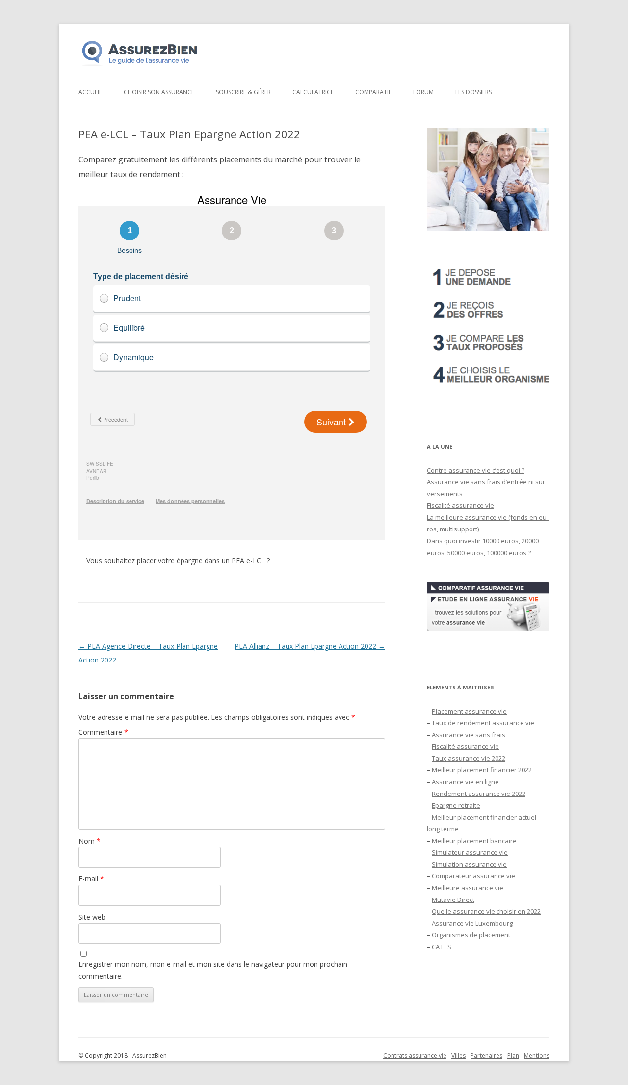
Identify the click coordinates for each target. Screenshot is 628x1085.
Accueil (90, 92)
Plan (513, 1055)
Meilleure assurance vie (467, 887)
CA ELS (441, 946)
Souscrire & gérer (243, 92)
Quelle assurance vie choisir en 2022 (486, 911)
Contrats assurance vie (414, 1055)
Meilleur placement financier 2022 (482, 770)
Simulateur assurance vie (470, 852)
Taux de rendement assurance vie (483, 722)
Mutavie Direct (453, 899)
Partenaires (486, 1055)
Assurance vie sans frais (468, 734)
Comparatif (373, 92)
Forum (423, 92)
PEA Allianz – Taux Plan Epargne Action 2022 (310, 646)
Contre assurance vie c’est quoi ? (475, 470)
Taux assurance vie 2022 (468, 758)
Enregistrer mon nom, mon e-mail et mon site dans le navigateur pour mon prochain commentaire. (212, 969)
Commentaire (103, 732)
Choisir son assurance (159, 92)
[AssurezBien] (139, 65)
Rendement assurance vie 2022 (478, 793)
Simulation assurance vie (469, 864)
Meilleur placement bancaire (474, 840)
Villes (458, 1055)
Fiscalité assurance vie (460, 505)
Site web (91, 917)
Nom (89, 841)
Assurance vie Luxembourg (472, 923)
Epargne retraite (456, 805)
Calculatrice (313, 92)
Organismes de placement (471, 934)
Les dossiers (473, 92)
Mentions (537, 1055)
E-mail (91, 878)
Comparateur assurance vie (473, 876)
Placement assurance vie (469, 711)
